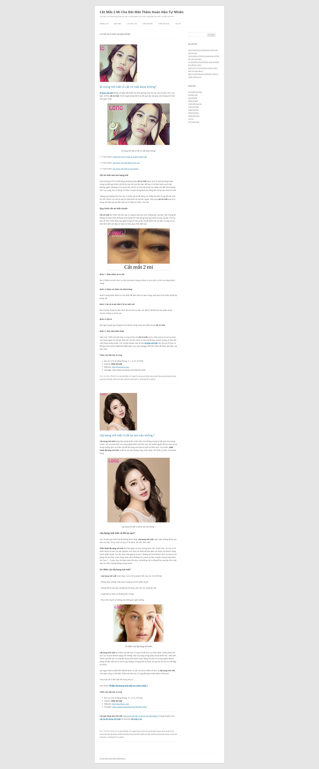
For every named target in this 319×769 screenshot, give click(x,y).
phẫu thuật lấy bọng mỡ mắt (128, 734)
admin (153, 379)
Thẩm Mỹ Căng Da (195, 104)
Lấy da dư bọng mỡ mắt (110, 719)
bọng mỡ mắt (151, 731)
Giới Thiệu (117, 24)
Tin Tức (178, 24)
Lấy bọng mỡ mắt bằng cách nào (126, 163)
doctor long (161, 731)
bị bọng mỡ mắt (151, 343)
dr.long (168, 731)
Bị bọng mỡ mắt (106, 93)
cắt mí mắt (154, 376)
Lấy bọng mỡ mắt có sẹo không (125, 169)
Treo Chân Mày (193, 122)
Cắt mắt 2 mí (136, 719)
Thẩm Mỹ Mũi (193, 113)
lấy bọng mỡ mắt (164, 376)
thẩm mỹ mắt (118, 379)
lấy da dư (114, 734)
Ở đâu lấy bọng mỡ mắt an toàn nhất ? (128, 685)
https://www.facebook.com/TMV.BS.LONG (129, 707)
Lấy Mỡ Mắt (123, 376)
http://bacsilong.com (120, 367)
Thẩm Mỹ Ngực (193, 116)
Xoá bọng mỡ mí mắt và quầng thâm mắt (130, 157)
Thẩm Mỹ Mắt (147, 24)
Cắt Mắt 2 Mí (132, 24)
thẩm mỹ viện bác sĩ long (160, 734)
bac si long (141, 731)
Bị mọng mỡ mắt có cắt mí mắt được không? (128, 87)
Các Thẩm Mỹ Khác (195, 92)
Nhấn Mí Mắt (193, 101)
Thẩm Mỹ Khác (164, 24)
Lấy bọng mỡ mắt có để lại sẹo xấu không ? (127, 435)
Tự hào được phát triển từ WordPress (112, 758)
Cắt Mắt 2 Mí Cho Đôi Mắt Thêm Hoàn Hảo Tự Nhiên (142, 12)
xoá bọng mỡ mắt (130, 379)
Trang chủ (104, 24)
